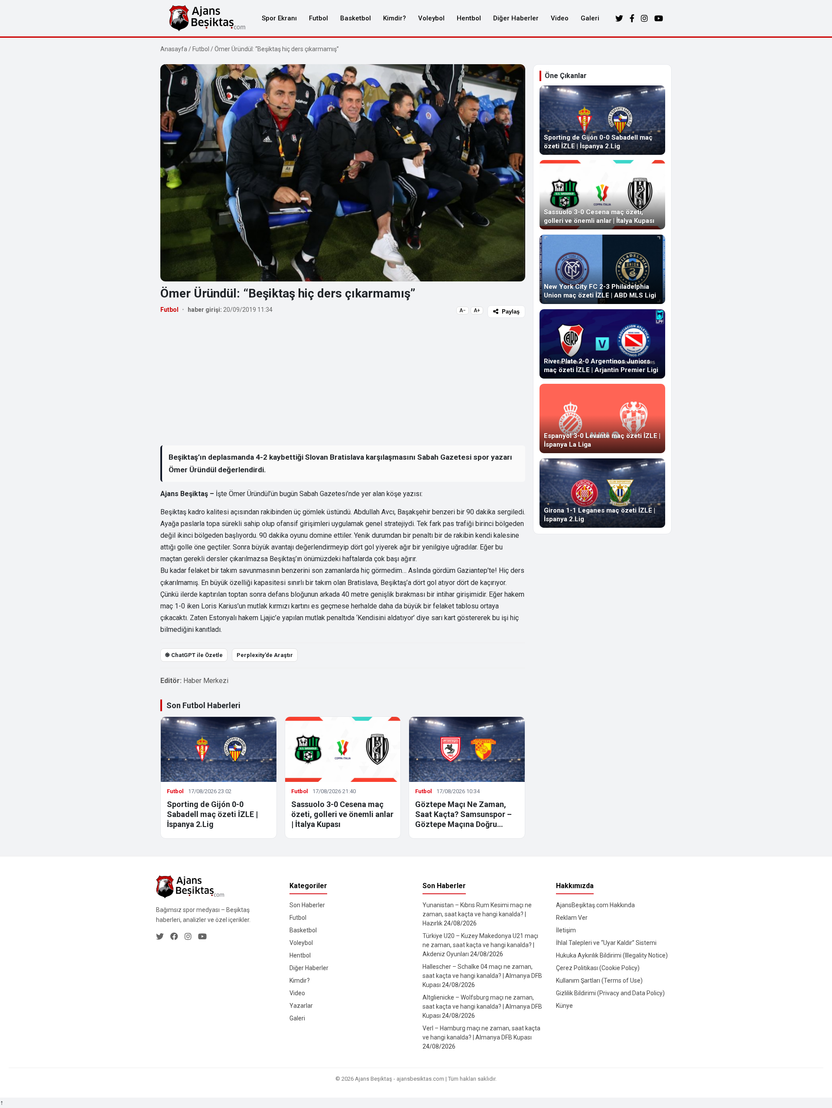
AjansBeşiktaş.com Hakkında (595, 905)
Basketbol (355, 18)
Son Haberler (307, 905)
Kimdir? (394, 18)
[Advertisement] (342, 381)
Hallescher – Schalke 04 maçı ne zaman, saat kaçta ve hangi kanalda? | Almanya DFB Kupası (482, 975)
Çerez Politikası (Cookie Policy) (598, 967)
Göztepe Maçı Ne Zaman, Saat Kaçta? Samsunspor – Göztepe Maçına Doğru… (463, 814)
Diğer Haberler (516, 18)
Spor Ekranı (279, 18)
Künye (564, 1005)
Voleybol (431, 18)
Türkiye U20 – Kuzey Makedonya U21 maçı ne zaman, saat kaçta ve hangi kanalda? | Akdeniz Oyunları (480, 945)
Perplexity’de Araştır (265, 655)
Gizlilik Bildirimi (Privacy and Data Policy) (610, 993)
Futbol (318, 18)
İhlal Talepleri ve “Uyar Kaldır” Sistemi (606, 942)
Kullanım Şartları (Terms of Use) (599, 980)
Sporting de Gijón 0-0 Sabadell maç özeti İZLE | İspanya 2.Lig (212, 814)
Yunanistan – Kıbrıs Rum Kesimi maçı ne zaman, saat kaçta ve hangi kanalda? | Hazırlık (477, 914)
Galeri (590, 18)
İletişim (566, 930)
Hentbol (469, 18)
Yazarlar (301, 1005)
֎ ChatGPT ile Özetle (194, 655)
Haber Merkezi (205, 681)
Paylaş (511, 311)
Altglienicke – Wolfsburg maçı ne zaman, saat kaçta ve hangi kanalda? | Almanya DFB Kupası (482, 1006)
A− (462, 310)
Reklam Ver (572, 917)
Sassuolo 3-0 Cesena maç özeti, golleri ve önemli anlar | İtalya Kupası (342, 814)
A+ (477, 310)
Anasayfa (173, 49)
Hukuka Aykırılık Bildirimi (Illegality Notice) (612, 955)
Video (560, 18)
